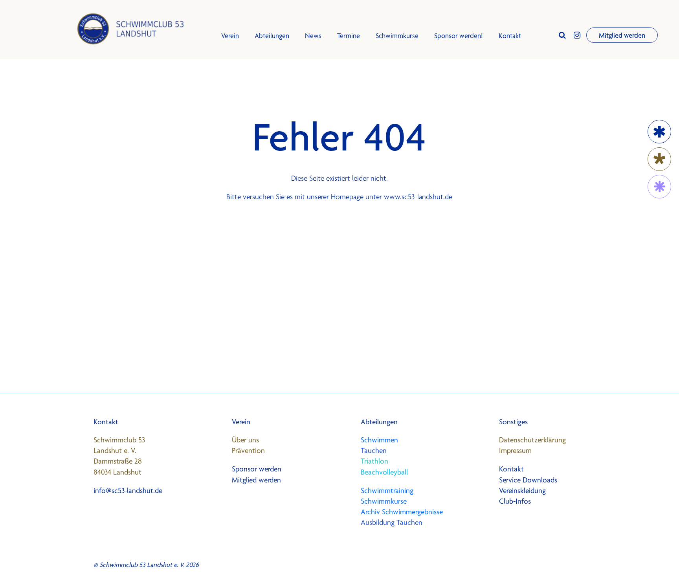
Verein (230, 35)
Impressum (515, 450)
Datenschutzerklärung (532, 439)
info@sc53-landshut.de (128, 490)
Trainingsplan (241, 127)
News (313, 35)
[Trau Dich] (659, 186)
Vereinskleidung (522, 490)
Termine (348, 35)
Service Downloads (528, 479)
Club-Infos (515, 501)
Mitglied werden (622, 35)
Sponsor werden (256, 468)
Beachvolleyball (384, 472)
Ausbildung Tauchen (391, 522)
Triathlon (374, 461)
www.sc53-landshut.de (418, 196)
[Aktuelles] (659, 159)
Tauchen (374, 450)
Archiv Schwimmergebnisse (402, 511)
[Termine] (659, 131)
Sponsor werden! (458, 35)
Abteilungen (272, 35)
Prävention (248, 450)
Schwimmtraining (387, 490)
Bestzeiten (238, 144)
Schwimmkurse (244, 91)
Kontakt (510, 35)
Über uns (245, 439)
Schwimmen (379, 439)
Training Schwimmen (252, 109)
